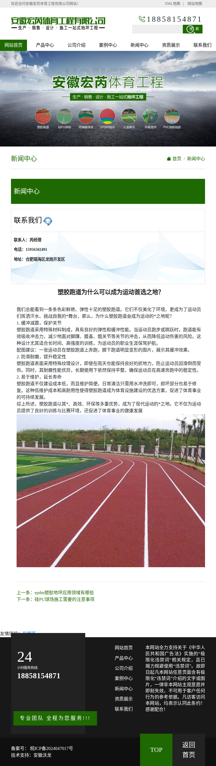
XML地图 (172, 4)
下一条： (55, 599)
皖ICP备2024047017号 (51, 748)
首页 (176, 158)
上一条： (55, 592)
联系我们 (203, 45)
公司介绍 (77, 45)
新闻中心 (139, 45)
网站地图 (195, 4)
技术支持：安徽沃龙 (31, 755)
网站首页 (13, 45)
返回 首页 (188, 749)
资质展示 (171, 45)
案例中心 (108, 45)
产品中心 (45, 45)
